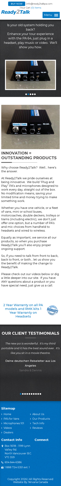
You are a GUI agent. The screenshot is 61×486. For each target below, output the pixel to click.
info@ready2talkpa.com (39, 3)
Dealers (8, 432)
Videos (8, 427)
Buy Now (17, 3)
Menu (48, 15)
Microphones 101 (14, 423)
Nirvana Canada (38, 482)
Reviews (37, 427)
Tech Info (38, 423)
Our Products (41, 418)
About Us (38, 414)
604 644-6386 (13, 462)
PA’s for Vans (11, 418)
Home (7, 414)
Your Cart (30, 7)
